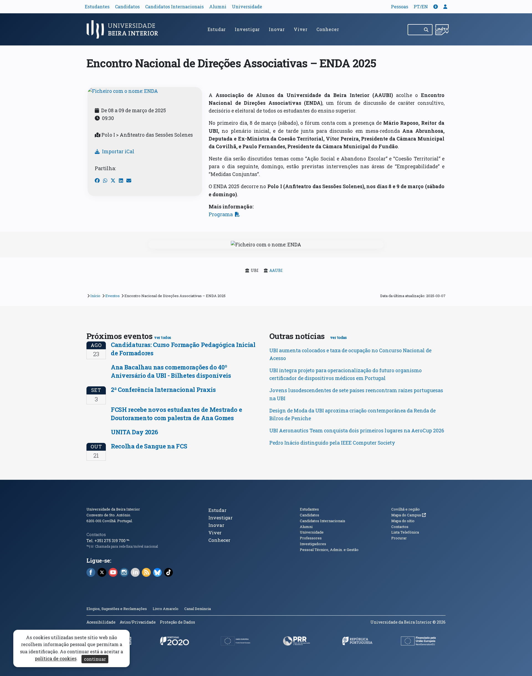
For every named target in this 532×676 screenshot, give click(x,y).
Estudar (217, 29)
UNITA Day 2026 (134, 432)
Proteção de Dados (177, 622)
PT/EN (421, 6)
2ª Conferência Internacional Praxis (163, 390)
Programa (221, 214)
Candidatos (127, 6)
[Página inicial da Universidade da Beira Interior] (124, 29)
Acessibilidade (101, 622)
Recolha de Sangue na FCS (149, 446)
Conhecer (327, 29)
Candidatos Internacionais (174, 6)
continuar (95, 659)
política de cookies (55, 659)
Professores (311, 537)
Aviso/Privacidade (138, 622)
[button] (435, 6)
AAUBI (276, 270)
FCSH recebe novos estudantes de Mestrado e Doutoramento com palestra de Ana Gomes (176, 413)
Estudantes (97, 6)
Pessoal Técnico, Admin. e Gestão (329, 549)
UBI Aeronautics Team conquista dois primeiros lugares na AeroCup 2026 (356, 430)
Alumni (217, 6)
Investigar (247, 29)
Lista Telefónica (405, 532)
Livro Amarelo (166, 608)
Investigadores (313, 543)
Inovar (277, 29)
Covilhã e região (405, 509)
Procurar (399, 537)
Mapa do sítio (403, 520)
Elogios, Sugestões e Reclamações (116, 608)
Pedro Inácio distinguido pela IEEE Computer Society (332, 443)
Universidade (247, 6)
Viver (301, 29)
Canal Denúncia (197, 608)
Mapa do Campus (408, 514)
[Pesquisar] (427, 29)
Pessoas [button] (399, 6)
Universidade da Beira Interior (113, 509)
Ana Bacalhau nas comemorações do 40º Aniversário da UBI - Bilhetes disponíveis (171, 371)
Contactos (96, 534)
